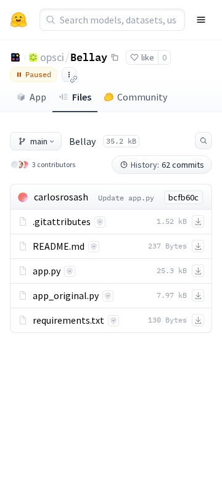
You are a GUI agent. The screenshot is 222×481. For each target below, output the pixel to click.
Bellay (88, 56)
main (38, 141)
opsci (52, 57)
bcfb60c (183, 197)
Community (142, 97)
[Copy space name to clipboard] (114, 57)
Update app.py (126, 197)
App (38, 97)
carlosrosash (61, 197)
